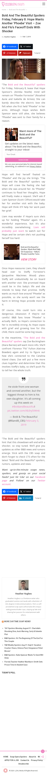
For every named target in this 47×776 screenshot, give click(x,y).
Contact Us (24, 760)
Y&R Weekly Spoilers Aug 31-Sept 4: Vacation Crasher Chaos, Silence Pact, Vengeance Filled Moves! (23, 648)
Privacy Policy (37, 760)
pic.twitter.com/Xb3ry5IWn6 (23, 410)
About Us (32, 757)
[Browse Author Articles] (23, 585)
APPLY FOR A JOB (12, 760)
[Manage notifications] (6, 770)
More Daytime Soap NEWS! (17, 621)
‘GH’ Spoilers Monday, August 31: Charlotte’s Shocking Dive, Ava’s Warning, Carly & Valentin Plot (23, 631)
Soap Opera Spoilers (18, 757)
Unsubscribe (23, 764)
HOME (5, 757)
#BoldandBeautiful (23, 406)
